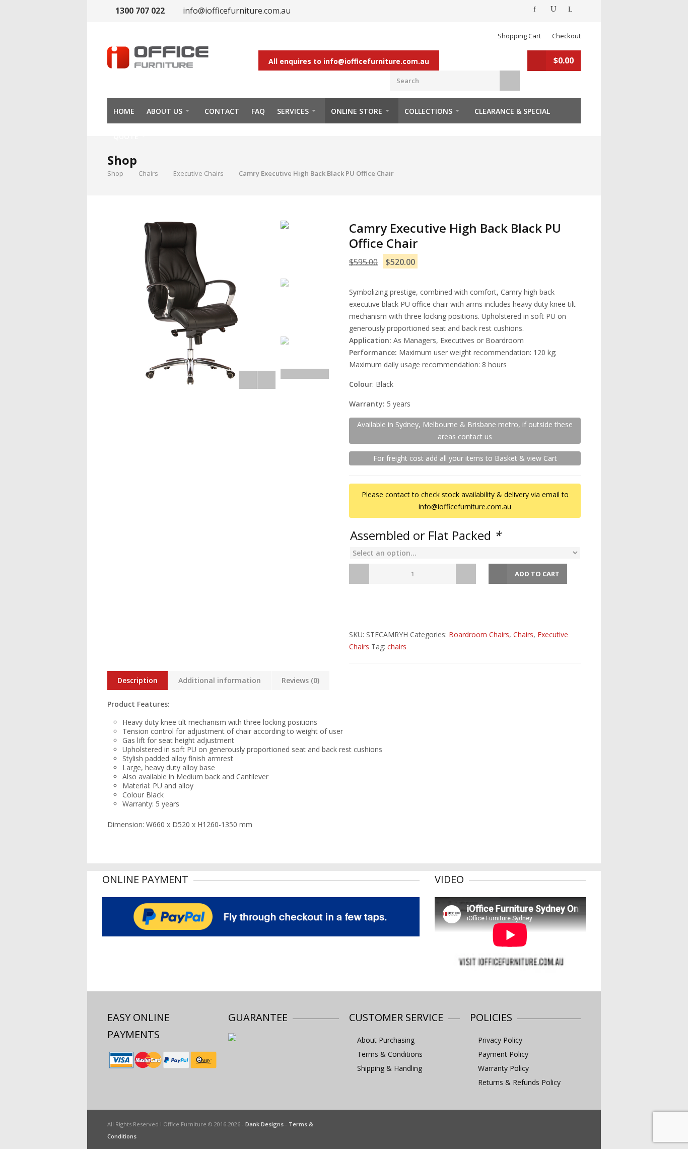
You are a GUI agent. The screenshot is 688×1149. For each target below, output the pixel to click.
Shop (115, 173)
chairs (396, 646)
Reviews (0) (300, 680)
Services (293, 111)
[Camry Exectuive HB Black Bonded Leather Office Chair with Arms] (191, 305)
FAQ (258, 111)
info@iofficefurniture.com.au (237, 10)
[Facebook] (535, 9)
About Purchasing (386, 1040)
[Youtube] (553, 9)
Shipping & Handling (389, 1068)
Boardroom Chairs (479, 634)
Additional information (219, 680)
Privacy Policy (500, 1040)
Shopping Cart (519, 35)
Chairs (148, 173)
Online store (356, 111)
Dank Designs (264, 1124)
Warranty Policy (503, 1068)
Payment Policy (503, 1054)
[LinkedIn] (572, 9)
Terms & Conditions (390, 1054)
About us (164, 111)
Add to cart (537, 573)
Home (123, 111)
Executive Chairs (198, 173)
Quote (126, 136)
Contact (221, 111)
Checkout (566, 35)
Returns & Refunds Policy (519, 1082)
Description (137, 680)
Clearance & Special (512, 111)
